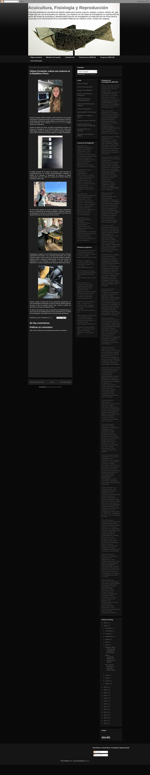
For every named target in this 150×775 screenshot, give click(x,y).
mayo (107, 675)
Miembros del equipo (53, 57)
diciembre (109, 628)
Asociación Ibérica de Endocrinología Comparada (86, 125)
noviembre (109, 631)
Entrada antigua (66, 382)
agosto (108, 639)
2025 (105, 625)
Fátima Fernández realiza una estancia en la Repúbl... (110, 658)
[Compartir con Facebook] (63, 318)
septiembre (109, 636)
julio (107, 642)
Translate (92, 74)
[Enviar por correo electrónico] (57, 318)
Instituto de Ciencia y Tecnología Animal (84, 99)
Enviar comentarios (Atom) (54, 387)
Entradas (97, 752)
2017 (105, 706)
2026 (105, 623)
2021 (105, 695)
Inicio (52, 382)
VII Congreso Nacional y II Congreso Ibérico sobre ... (110, 668)
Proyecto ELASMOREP (84, 90)
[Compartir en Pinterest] (65, 318)
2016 (105, 709)
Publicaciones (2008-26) (87, 57)
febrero (108, 683)
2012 (105, 720)
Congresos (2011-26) (107, 57)
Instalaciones (70, 57)
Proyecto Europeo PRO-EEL (86, 120)
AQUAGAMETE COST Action (86, 112)
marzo (108, 681)
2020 (105, 698)
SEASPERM (54, 122)
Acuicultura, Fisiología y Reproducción (68, 7)
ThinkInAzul (62, 122)
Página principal (36, 57)
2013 (105, 718)
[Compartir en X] (61, 318)
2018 (105, 704)
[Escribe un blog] (59, 318)
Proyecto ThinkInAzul (84, 109)
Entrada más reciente (37, 382)
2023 (105, 690)
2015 (105, 712)
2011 (105, 723)
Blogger (87, 761)
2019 (105, 701)
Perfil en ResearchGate (84, 87)
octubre (108, 633)
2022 (105, 693)
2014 (105, 715)
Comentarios (99, 755)
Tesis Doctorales (36, 61)
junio (107, 645)
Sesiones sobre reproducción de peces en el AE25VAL (110, 649)
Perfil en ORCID (82, 83)
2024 (105, 687)
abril (107, 678)
